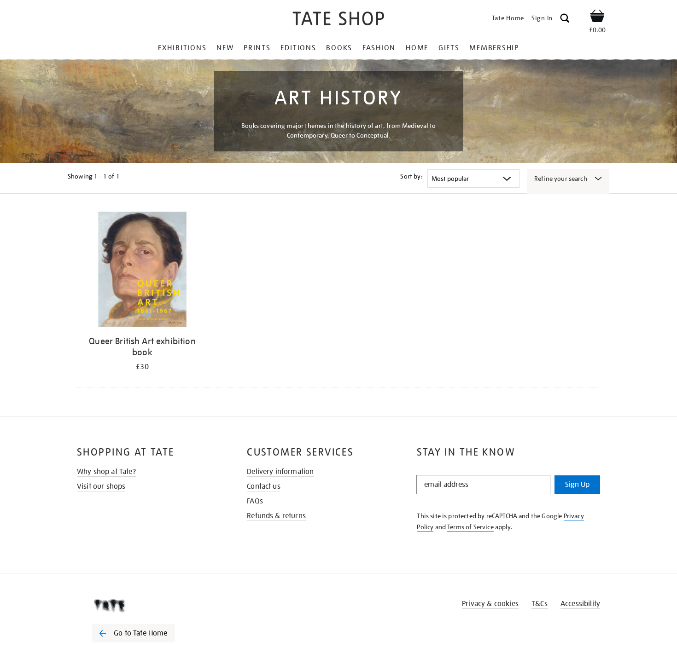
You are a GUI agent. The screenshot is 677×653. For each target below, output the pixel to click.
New (224, 47)
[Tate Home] (150, 606)
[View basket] (597, 17)
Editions (298, 47)
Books (339, 47)
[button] (564, 20)
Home (417, 47)
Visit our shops (101, 486)
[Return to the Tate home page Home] (338, 20)
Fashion (379, 47)
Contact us (263, 486)
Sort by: (411, 176)
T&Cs (539, 603)
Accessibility (580, 603)
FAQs (255, 501)
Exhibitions (182, 47)
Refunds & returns (276, 515)
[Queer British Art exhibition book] (142, 271)
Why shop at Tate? (106, 471)
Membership (494, 47)
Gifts (449, 47)
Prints (257, 47)
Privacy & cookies (490, 603)
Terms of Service (470, 527)
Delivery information (280, 471)
